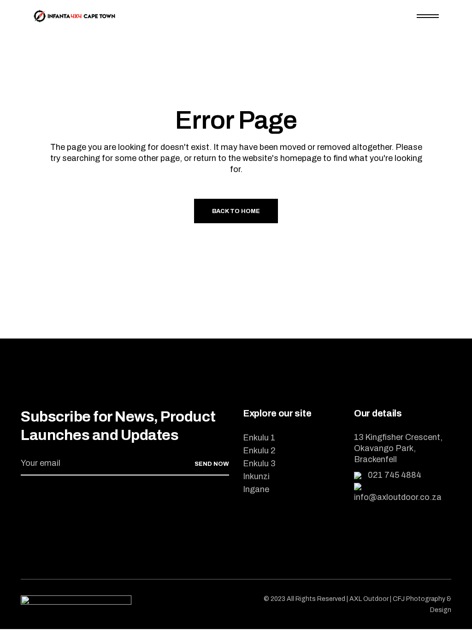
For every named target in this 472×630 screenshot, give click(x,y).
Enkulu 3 (259, 463)
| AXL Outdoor (368, 598)
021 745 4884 (393, 475)
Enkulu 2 (259, 450)
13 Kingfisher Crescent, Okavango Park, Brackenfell (398, 448)
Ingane (256, 489)
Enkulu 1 (259, 437)
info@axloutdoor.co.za (398, 497)
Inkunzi (256, 476)
